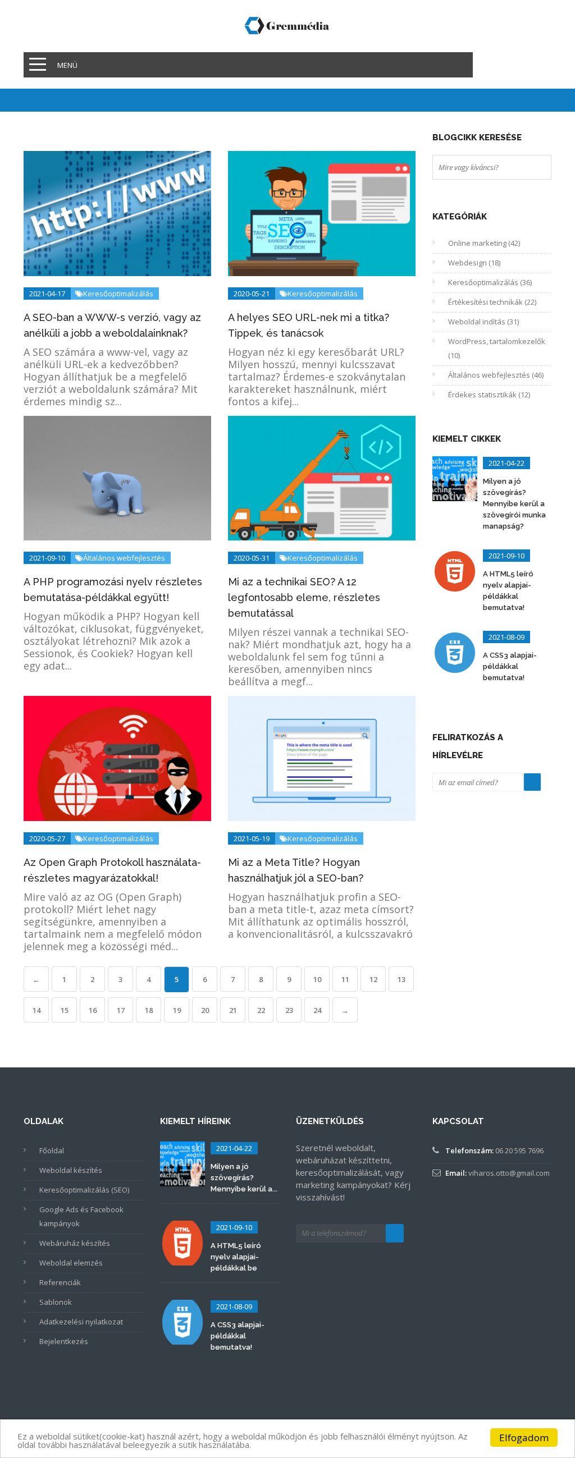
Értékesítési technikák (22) (492, 302)
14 (36, 1010)
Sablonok (55, 1302)
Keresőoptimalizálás (91, 293)
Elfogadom (524, 1437)
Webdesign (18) (474, 263)
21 (233, 1010)
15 (65, 1010)
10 (317, 979)
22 (261, 1010)
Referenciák (60, 1282)
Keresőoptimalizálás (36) (490, 282)
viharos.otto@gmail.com (509, 1173)
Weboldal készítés (70, 1170)
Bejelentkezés (63, 1341)
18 (149, 1010)
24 (317, 1010)
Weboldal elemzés (71, 1263)
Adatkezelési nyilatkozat (81, 1322)
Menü (67, 65)
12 (373, 979)
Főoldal (51, 1150)
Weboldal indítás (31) (483, 322)
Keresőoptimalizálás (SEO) (84, 1190)
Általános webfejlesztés (97, 558)
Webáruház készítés (74, 1243)
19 (177, 1010)
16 (93, 1010)
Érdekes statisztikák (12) (489, 394)
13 (401, 979)
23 (289, 1010)
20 (205, 1010)
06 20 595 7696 (519, 1150)
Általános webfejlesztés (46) (496, 375)
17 (121, 1010)
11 (345, 979)
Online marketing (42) (484, 243)
